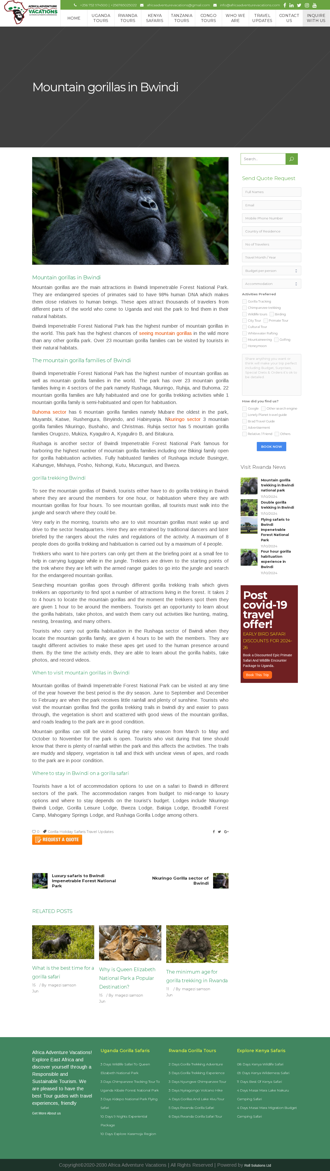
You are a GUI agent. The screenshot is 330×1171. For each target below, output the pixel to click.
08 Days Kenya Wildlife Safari (260, 1064)
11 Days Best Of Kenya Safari (259, 1081)
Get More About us (46, 1113)
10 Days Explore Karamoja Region (128, 1134)
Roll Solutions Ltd (257, 1165)
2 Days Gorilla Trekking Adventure (196, 1064)
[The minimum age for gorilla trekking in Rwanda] (197, 944)
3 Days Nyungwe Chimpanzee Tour (197, 1081)
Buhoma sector (49, 412)
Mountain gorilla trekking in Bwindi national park (277, 485)
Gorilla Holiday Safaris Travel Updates (81, 831)
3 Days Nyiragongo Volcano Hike (195, 1090)
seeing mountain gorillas (165, 333)
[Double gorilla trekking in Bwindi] (249, 507)
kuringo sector (185, 419)
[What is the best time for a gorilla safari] (63, 942)
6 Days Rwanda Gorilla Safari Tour (195, 1116)
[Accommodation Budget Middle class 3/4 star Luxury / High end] (271, 283)
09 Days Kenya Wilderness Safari (263, 1073)
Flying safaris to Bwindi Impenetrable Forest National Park (275, 529)
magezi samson (62, 985)
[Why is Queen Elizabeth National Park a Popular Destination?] (130, 943)
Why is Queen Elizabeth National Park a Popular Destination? (127, 978)
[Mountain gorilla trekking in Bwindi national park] (249, 485)
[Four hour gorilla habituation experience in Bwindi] (249, 557)
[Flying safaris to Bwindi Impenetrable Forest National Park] (249, 525)
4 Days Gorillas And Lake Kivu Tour (196, 1099)
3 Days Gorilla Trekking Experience (197, 1073)
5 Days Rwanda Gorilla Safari (191, 1108)
